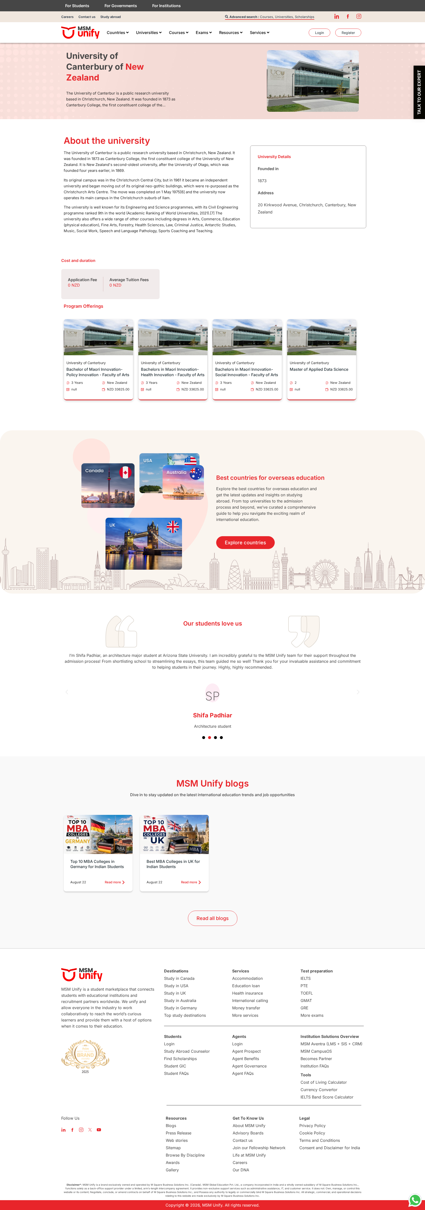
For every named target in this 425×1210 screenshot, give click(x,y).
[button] (67, 692)
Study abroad (110, 17)
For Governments (121, 5)
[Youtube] (99, 1130)
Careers (67, 17)
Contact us (86, 17)
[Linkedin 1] (336, 16)
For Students (77, 5)
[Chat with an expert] (415, 1200)
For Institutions (166, 5)
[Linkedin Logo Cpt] (63, 1130)
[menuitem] (118, 32)
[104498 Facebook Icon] (347, 16)
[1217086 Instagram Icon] (358, 16)
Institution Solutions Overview (330, 1036)
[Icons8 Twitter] (90, 1130)
